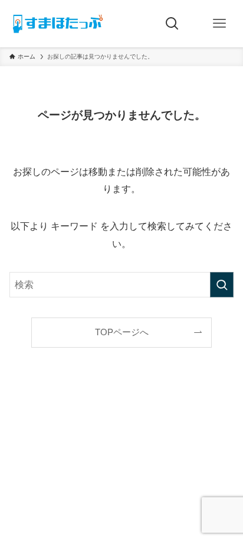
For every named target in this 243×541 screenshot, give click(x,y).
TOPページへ (122, 332)
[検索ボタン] (172, 23)
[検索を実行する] (222, 284)
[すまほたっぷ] (58, 23)
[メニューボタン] (219, 23)
